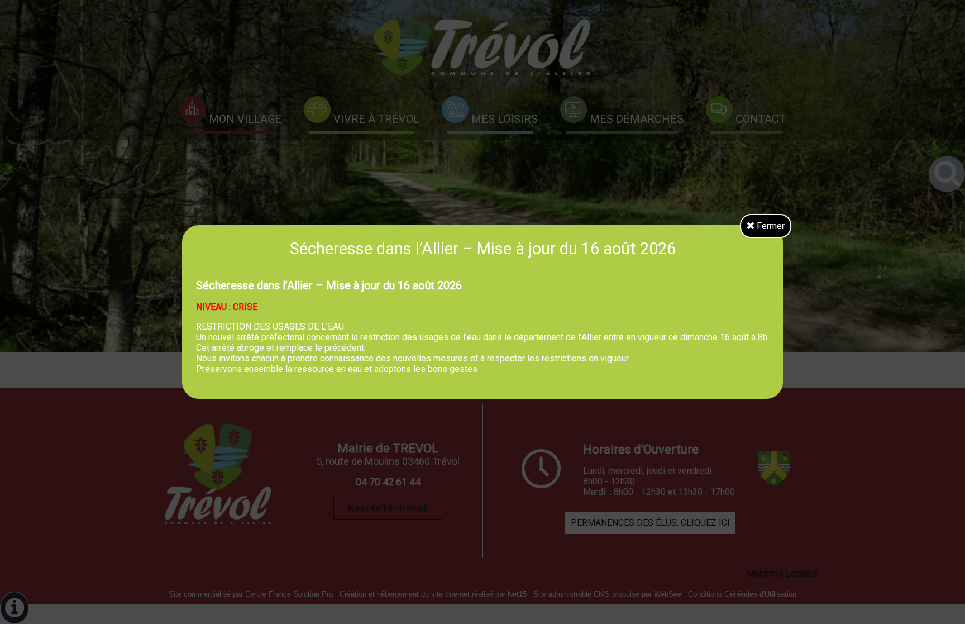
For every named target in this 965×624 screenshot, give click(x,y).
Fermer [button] (769, 226)
